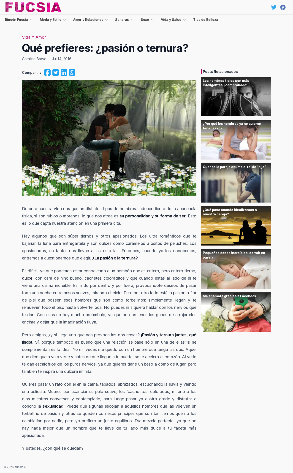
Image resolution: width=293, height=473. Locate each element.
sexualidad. (54, 406)
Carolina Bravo (34, 58)
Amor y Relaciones (88, 19)
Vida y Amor (34, 37)
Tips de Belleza (205, 19)
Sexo (145, 19)
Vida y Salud (171, 19)
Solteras (122, 19)
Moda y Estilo (50, 19)
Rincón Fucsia (16, 19)
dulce (27, 278)
